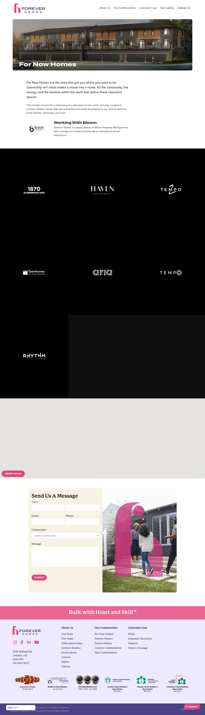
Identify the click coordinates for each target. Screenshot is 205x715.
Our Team (67, 638)
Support (133, 643)
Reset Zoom (13, 473)
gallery (65, 666)
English (14, 707)
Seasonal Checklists (140, 638)
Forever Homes (104, 638)
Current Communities (108, 647)
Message (36, 543)
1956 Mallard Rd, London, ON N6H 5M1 (23, 655)
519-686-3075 (21, 663)
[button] (134, 427)
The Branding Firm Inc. (58, 711)
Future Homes (103, 643)
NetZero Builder (71, 647)
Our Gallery (167, 7)
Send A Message (138, 647)
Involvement (69, 652)
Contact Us (184, 7)
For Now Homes (104, 634)
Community (39, 530)
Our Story (67, 634)
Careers (65, 657)
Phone (70, 515)
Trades (65, 661)
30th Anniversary (72, 643)
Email (35, 515)
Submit (39, 577)
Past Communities (106, 652)
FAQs (131, 634)
